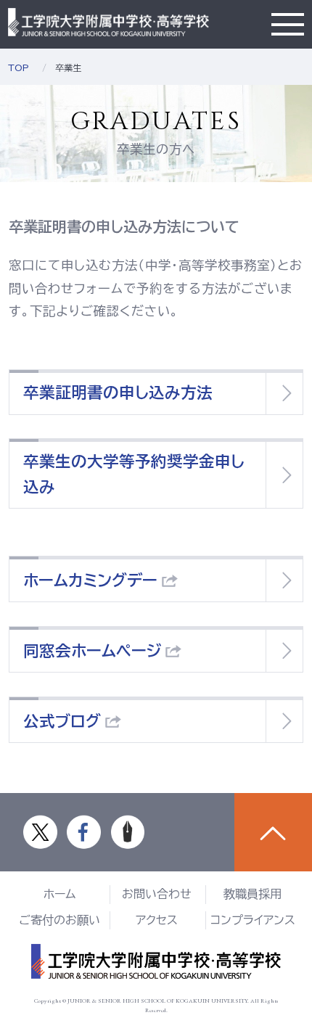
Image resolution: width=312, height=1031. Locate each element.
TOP (18, 67)
